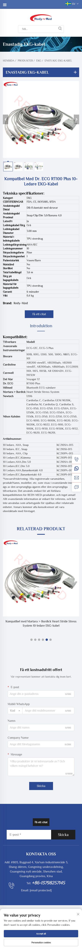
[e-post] (76, 477)
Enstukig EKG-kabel (58, 60)
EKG (38, 60)
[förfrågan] (76, 487)
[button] (31, 640)
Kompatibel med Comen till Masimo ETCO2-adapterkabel (41, 621)
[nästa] (76, 119)
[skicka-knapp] (60, 29)
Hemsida (8, 60)
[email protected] (41, 890)
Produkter (25, 60)
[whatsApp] (76, 468)
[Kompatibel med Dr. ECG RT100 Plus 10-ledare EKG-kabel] (41, 119)
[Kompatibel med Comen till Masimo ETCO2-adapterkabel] (41, 578)
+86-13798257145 (48, 882)
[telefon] (76, 459)
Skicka (41, 786)
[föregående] (5, 119)
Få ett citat (39, 314)
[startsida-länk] (41, 17)
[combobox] (15, 710)
